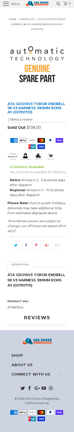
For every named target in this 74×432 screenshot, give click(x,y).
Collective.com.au (37, 403)
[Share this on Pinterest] (36, 245)
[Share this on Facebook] (26, 245)
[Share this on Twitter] (16, 245)
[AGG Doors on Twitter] (23, 388)
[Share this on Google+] (46, 245)
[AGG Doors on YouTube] (44, 388)
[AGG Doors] (37, 4)
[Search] (58, 3)
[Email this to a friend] (57, 245)
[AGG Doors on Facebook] (30, 388)
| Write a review (20, 119)
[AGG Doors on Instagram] (51, 388)
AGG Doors (33, 398)
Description (20, 264)
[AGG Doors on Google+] (37, 388)
